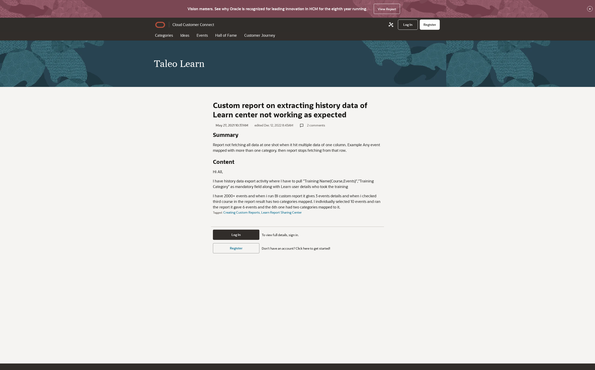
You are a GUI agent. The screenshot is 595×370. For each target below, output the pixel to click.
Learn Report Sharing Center (281, 212)
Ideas (184, 35)
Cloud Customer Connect (193, 24)
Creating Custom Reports (241, 212)
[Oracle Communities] (391, 24)
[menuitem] (408, 25)
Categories (164, 35)
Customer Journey (259, 35)
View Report (387, 9)
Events (202, 35)
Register (236, 248)
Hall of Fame (226, 35)
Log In (236, 234)
